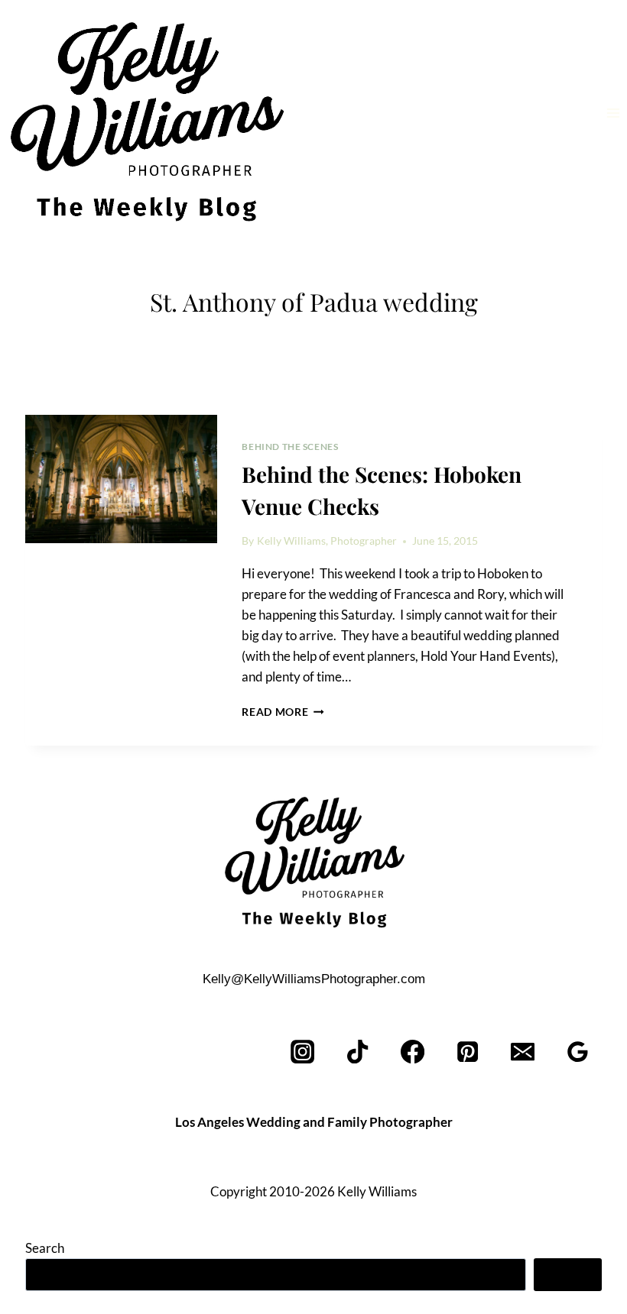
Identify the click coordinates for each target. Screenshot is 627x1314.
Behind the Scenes (290, 446)
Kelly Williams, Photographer (327, 541)
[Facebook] (413, 1052)
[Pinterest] (468, 1052)
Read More (283, 712)
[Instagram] (303, 1052)
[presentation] (121, 479)
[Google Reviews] (578, 1052)
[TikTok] (358, 1052)
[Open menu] (613, 113)
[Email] (523, 1052)
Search (44, 1248)
